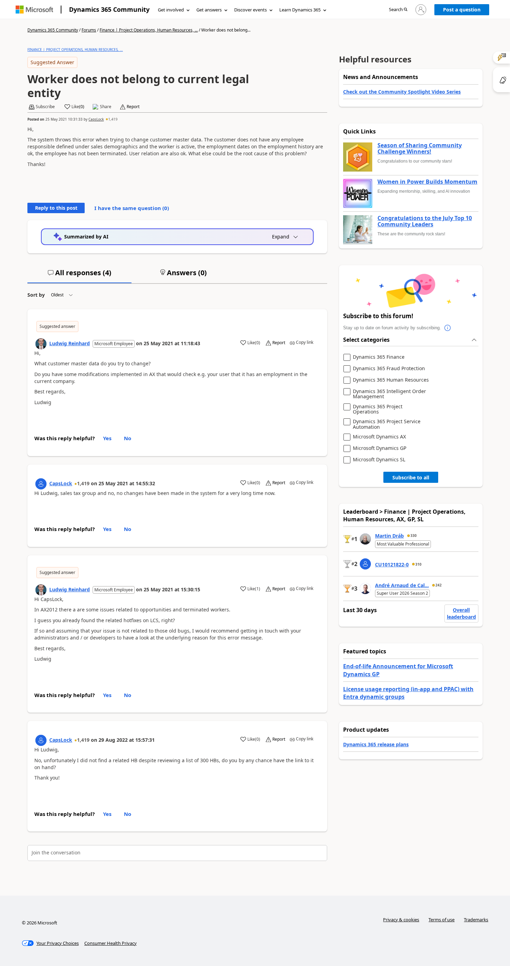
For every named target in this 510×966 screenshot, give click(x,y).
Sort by (36, 294)
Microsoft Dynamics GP (379, 448)
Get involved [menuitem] (171, 10)
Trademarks (476, 919)
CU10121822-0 (392, 564)
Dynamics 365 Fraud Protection (389, 369)
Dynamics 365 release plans (376, 744)
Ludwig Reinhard (69, 343)
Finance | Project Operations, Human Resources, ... (149, 30)
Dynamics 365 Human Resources (391, 380)
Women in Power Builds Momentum (427, 182)
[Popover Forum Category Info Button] (448, 328)
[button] (398, 10)
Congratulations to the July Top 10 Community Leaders (424, 221)
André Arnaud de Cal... (402, 585)
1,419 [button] (113, 119)
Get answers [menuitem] (209, 10)
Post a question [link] (462, 9)
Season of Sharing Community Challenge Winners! (419, 148)
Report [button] (133, 107)
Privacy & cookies (401, 919)
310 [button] (418, 564)
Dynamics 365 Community (109, 9)
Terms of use (441, 919)
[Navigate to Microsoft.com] (34, 10)
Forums (89, 30)
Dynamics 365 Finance (379, 357)
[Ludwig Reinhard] (40, 343)
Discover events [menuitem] (250, 10)
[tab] (79, 275)
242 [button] (438, 585)
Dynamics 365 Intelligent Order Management (389, 394)
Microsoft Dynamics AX (379, 437)
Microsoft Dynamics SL (379, 460)
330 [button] (413, 535)
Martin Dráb (389, 535)
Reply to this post (56, 207)
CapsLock (96, 119)
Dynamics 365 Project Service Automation (386, 424)
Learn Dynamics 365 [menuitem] (300, 10)
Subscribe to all (410, 477)
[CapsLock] (40, 483)
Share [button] (105, 107)
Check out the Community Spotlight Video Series (402, 91)
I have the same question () (131, 207)
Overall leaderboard (461, 613)
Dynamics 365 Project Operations (377, 409)
